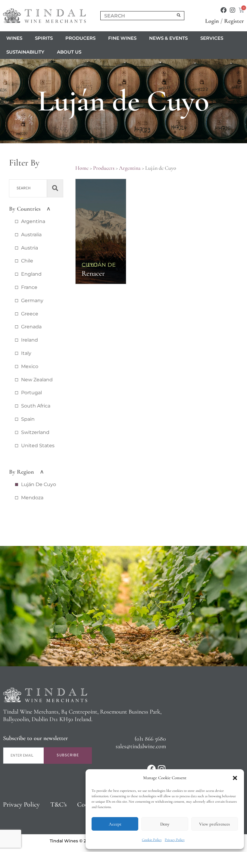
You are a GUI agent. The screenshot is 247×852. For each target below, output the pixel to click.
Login (212, 21)
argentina (33, 221)
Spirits (44, 38)
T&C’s (58, 804)
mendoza (32, 497)
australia (31, 234)
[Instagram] (233, 10)
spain (28, 419)
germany (32, 300)
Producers (80, 38)
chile (27, 261)
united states (38, 445)
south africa (35, 406)
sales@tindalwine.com (141, 746)
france (29, 287)
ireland (29, 340)
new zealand (37, 380)
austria (29, 248)
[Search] (179, 15)
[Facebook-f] (223, 10)
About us (69, 52)
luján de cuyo (38, 484)
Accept (115, 824)
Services (211, 38)
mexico (29, 366)
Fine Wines (122, 38)
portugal (31, 392)
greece (29, 314)
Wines (14, 38)
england (31, 274)
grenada (31, 327)
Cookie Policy (152, 840)
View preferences (214, 824)
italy (26, 353)
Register (234, 21)
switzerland (35, 432)
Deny (164, 824)
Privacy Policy (175, 840)
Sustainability (25, 52)
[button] (235, 778)
